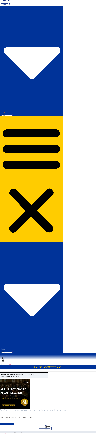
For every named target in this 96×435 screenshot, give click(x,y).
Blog (2, 7)
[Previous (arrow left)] (0, 434)
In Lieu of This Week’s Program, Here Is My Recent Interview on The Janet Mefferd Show (17, 374)
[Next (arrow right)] (2, 434)
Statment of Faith (5, 346)
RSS (2, 357)
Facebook (3, 360)
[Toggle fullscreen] (2, 433)
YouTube (3, 359)
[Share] (3, 433)
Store (2, 8)
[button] (31, 179)
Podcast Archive (4, 243)
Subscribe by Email (6, 354)
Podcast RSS (3, 358)
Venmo (2, 362)
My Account (3, 111)
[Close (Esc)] (5, 433)
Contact (4, 110)
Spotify (2, 356)
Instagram (3, 361)
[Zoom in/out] (0, 433)
